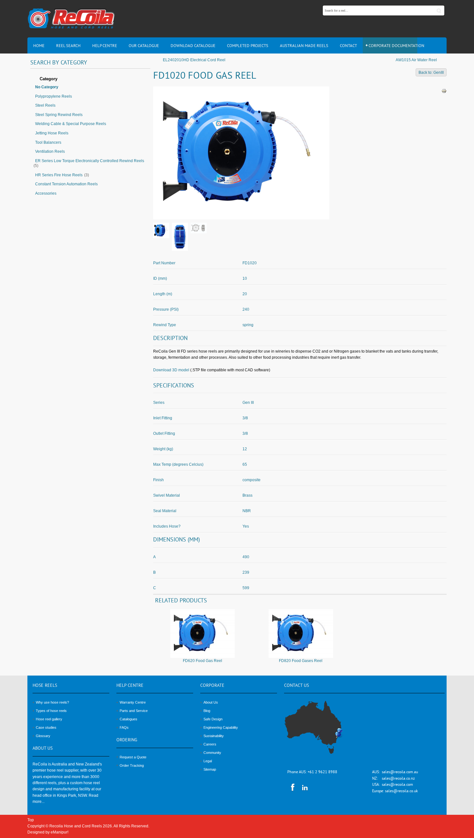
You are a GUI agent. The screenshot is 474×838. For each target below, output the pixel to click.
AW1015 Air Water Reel (416, 60)
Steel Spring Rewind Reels (59, 114)
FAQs (124, 727)
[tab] (90, 79)
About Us (210, 702)
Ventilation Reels (50, 151)
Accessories (45, 193)
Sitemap (209, 769)
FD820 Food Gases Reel (300, 660)
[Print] (444, 90)
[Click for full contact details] (320, 731)
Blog (206, 711)
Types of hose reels (51, 711)
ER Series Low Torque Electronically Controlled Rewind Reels (89, 161)
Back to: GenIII (431, 72)
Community (212, 753)
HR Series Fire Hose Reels (59, 175)
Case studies (46, 727)
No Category (46, 87)
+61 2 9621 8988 (322, 772)
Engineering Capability (220, 727)
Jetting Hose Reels (51, 133)
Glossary (43, 736)
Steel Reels (45, 105)
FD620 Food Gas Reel (202, 660)
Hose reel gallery (49, 719)
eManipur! (59, 832)
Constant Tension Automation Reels (66, 184)
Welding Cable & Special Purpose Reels (70, 124)
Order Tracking (132, 765)
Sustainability (213, 736)
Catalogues (128, 719)
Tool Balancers (48, 142)
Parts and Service (134, 711)
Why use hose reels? (52, 702)
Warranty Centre (133, 702)
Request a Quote (133, 757)
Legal (207, 761)
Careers (209, 744)
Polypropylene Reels (53, 96)
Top (30, 820)
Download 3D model (171, 370)
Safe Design (212, 719)
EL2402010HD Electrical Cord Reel (194, 60)
